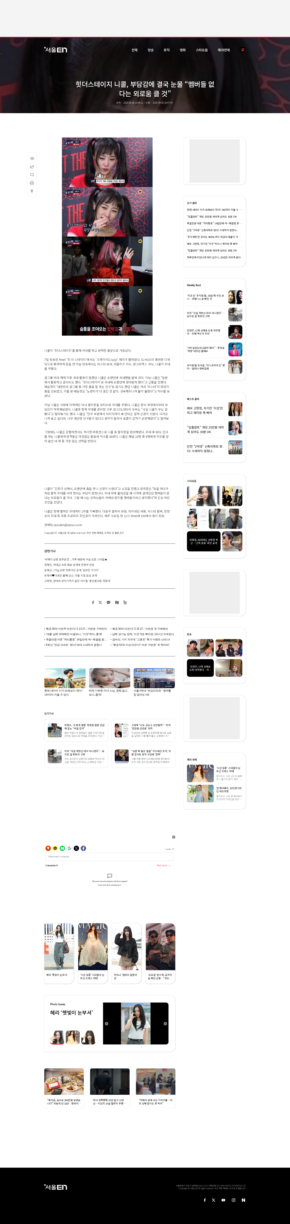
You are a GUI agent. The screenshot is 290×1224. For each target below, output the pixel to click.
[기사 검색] (240, 50)
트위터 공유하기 (100, 602)
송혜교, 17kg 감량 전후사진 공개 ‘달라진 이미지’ (71, 570)
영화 (183, 49)
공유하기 (32, 166)
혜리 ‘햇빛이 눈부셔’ (71, 1012)
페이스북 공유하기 (93, 602)
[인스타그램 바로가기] (233, 1200)
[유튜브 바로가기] (223, 1200)
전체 (135, 49)
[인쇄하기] (32, 183)
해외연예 (224, 49)
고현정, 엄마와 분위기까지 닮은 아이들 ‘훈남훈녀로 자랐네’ (77, 581)
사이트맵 (235, 1185)
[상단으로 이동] (32, 191)
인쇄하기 (32, 183)
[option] (135, 1023)
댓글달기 (32, 175)
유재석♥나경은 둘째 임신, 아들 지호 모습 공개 (70, 575)
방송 (151, 49)
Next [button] (165, 1023)
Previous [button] (106, 1023)
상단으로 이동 (32, 191)
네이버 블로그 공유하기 (117, 602)
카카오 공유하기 (108, 602)
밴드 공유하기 (125, 602)
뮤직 (167, 49)
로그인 (243, 1185)
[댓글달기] (32, 175)
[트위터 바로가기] (213, 1200)
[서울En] (55, 49)
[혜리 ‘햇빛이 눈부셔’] (135, 1023)
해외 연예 (192, 759)
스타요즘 (202, 49)
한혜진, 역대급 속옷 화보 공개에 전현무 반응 (69, 565)
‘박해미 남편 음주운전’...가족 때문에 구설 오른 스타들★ (75, 559)
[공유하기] (32, 166)
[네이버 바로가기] (243, 1200)
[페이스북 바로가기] (205, 1200)
